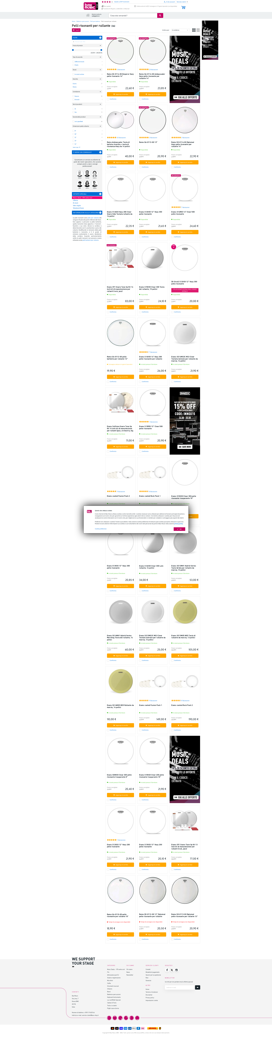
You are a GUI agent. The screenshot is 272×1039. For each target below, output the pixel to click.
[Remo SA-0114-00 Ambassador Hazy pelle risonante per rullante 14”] (152, 51)
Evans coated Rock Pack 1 (150, 496)
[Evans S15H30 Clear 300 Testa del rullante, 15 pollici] (152, 258)
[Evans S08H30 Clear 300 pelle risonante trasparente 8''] (120, 751)
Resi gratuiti (107, 6)
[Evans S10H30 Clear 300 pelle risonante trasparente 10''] (184, 473)
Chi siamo (129, 969)
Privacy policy (150, 997)
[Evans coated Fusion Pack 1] (152, 682)
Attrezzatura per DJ (113, 975)
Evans (75, 83)
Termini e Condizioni (152, 992)
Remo (75, 87)
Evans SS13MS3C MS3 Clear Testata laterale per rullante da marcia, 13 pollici (152, 637)
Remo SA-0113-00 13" (148, 142)
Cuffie (109, 983)
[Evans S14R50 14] (184, 189)
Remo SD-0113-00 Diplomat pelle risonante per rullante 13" (184, 915)
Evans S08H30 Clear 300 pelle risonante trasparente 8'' (119, 776)
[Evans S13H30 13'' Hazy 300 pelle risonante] (120, 542)
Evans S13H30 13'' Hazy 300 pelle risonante (118, 567)
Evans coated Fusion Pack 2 (118, 496)
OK (181, 529)
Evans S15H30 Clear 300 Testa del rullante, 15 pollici (151, 288)
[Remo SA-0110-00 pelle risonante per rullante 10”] (120, 891)
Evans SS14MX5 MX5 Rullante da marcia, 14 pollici (120, 706)
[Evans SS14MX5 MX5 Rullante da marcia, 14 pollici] (120, 682)
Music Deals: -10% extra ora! (116, 969)
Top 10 (77, 30)
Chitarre (109, 989)
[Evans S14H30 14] (152, 333)
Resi (147, 978)
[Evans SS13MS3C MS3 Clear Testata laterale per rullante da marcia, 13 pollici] (152, 612)
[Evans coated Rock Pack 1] (152, 473)
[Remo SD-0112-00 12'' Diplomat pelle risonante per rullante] (152, 891)
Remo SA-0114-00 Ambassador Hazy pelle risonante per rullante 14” (152, 76)
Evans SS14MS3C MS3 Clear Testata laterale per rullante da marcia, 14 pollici (184, 359)
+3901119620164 (89, 1012)
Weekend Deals (78, 208)
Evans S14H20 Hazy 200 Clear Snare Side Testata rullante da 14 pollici (119, 214)
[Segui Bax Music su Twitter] (172, 970)
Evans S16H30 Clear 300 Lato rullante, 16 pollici (151, 567)
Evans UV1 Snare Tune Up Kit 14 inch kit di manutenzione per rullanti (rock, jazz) (120, 289)
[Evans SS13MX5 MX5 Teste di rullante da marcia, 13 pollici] (184, 612)
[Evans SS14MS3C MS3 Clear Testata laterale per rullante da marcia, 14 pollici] (184, 333)
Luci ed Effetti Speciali (114, 1000)
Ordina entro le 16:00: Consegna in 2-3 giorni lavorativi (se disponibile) (157, 6)
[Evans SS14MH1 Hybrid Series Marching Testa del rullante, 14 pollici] (120, 612)
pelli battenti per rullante (91, 240)
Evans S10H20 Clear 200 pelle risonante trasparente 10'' (151, 776)
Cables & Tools (111, 1003)
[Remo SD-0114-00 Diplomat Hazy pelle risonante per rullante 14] (184, 120)
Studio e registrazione (113, 978)
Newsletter (129, 975)
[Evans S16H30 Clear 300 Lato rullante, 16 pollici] (152, 542)
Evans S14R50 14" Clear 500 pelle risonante (183, 213)
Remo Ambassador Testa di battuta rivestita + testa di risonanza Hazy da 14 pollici (118, 144)
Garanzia (148, 980)
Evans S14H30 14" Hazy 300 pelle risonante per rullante (150, 358)
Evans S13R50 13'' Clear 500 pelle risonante (151, 427)
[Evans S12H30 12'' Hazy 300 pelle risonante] (152, 189)
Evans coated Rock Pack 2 (182, 705)
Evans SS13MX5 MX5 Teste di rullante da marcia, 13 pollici (183, 636)
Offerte (75, 200)
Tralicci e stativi (112, 1005)
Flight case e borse (113, 1008)
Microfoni (110, 980)
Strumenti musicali (113, 986)
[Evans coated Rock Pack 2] (184, 682)
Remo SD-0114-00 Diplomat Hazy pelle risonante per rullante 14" (182, 144)
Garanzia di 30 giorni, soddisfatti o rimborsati (116, 9)
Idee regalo (77, 205)
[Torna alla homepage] (88, 15)
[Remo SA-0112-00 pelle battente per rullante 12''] (120, 333)
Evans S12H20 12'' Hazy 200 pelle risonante (118, 845)
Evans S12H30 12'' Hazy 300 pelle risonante (150, 213)
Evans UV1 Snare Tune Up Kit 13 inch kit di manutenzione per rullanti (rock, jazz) (184, 846)
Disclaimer (149, 995)
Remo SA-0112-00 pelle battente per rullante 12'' (117, 358)
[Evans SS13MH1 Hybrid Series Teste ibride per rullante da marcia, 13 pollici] (184, 542)
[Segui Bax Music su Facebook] (167, 970)
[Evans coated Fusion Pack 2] (120, 473)
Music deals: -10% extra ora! (82, 198)
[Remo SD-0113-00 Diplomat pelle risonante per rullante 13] (184, 891)
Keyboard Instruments (114, 997)
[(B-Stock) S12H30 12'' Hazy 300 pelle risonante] (184, 258)
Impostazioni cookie (152, 1000)
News (128, 972)
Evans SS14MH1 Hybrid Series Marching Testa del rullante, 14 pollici (120, 637)
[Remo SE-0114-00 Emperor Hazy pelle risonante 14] (120, 51)
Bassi (109, 991)
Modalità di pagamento (152, 972)
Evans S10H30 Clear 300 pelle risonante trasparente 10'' (183, 497)
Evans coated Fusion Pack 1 (150, 705)
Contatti (148, 969)
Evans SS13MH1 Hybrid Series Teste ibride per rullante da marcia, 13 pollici (183, 568)
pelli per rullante (93, 218)
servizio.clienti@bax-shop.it (90, 1015)
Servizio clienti (152, 965)
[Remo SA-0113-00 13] (152, 120)
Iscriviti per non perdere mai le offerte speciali (179, 982)
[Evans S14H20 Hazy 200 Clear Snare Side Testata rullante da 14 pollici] (120, 189)
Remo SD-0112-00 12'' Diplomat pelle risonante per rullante (152, 915)
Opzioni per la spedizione (153, 975)
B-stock (75, 203)
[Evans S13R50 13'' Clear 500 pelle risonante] (152, 403)
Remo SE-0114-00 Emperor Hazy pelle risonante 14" (120, 75)
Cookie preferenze (100, 529)
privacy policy (178, 523)
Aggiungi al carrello (122, 94)
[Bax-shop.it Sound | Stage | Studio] (91, 6)
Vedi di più (76, 147)
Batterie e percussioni (114, 994)
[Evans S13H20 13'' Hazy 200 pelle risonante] (152, 821)
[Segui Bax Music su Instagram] (177, 970)
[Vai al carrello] (183, 6)
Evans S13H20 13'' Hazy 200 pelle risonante (150, 845)
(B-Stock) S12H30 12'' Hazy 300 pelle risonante (184, 282)
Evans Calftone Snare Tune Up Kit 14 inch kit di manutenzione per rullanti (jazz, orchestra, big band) (120, 429)
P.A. (108, 972)
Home (147, 989)
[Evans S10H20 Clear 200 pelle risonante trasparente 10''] (152, 751)
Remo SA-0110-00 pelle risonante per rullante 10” (118, 915)
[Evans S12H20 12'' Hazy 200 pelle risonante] (120, 821)
